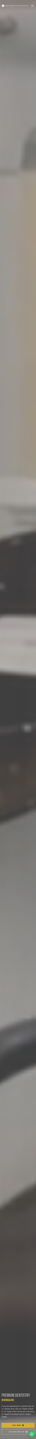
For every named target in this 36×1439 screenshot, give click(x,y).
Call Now (16, 1425)
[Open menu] (32, 6)
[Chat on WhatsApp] (31, 1434)
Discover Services (16, 1432)
